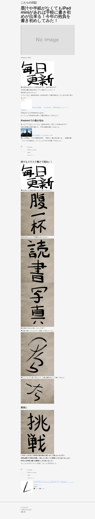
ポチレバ (33, 155)
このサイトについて (26, 509)
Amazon (37, 488)
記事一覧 (23, 511)
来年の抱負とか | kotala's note (42, 135)
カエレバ (39, 484)
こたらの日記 (29, 2)
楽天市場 (43, 488)
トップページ (24, 507)
